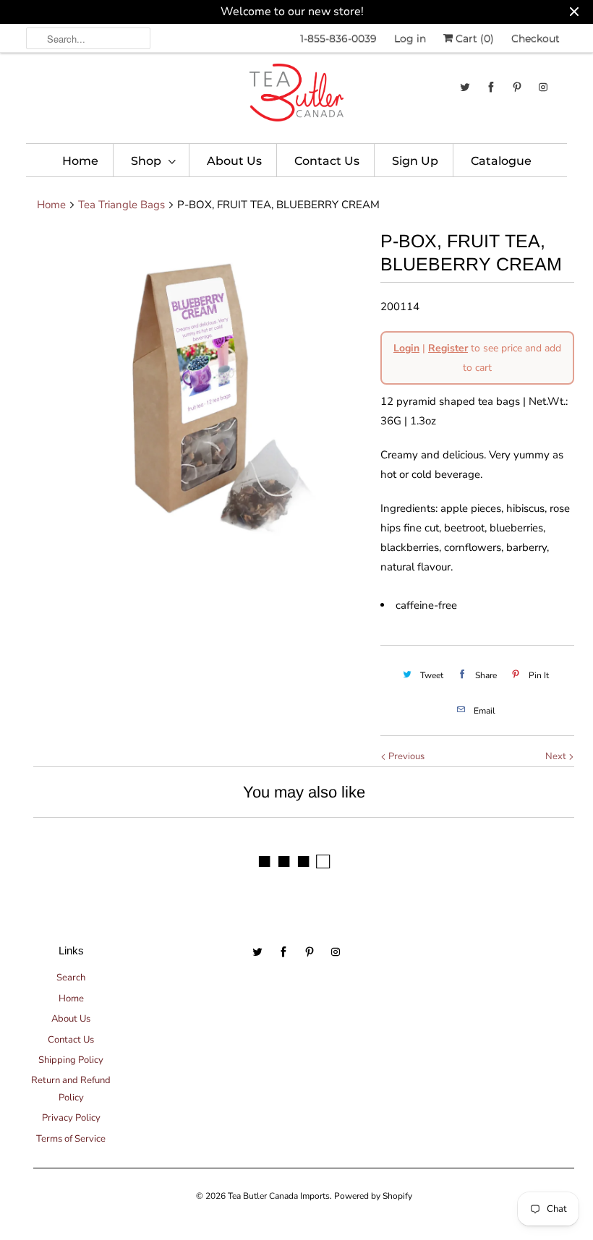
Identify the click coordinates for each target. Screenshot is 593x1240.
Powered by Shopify (373, 1196)
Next (556, 756)
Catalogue (501, 161)
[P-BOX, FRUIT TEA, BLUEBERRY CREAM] (199, 395)
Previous (405, 756)
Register (448, 348)
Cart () (473, 38)
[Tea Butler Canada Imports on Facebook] (491, 87)
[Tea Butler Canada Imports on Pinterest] (517, 87)
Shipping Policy (70, 1059)
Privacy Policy (71, 1117)
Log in (410, 38)
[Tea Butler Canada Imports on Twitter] (465, 87)
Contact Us (326, 161)
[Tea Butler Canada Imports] (296, 96)
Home (80, 161)
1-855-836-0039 (338, 38)
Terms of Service (71, 1138)
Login (406, 348)
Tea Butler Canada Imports (279, 1196)
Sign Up (415, 161)
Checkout (535, 38)
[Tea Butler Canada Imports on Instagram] (543, 87)
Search (70, 977)
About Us (234, 161)
